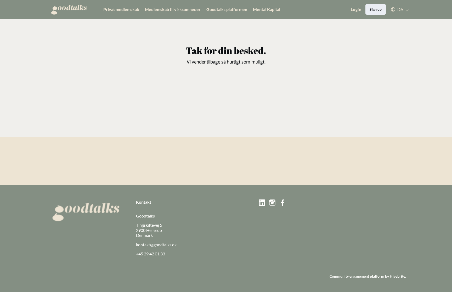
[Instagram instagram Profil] (272, 202)
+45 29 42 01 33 (150, 253)
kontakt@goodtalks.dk (156, 244)
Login (356, 9)
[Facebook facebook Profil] (283, 202)
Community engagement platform (357, 276)
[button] (397, 9)
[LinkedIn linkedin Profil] (262, 202)
